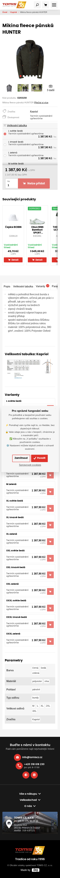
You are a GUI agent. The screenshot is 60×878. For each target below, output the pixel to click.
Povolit (41, 458)
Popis (7, 286)
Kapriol (13, 12)
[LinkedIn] (34, 775)
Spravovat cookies (30, 465)
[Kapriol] (30, 368)
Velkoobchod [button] (28, 800)
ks (9, 181)
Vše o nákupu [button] (28, 794)
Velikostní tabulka (17, 125)
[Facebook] (25, 775)
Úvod (5, 12)
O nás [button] (28, 806)
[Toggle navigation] (37, 4)
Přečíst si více (41, 102)
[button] (20, 76)
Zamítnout (21, 458)
